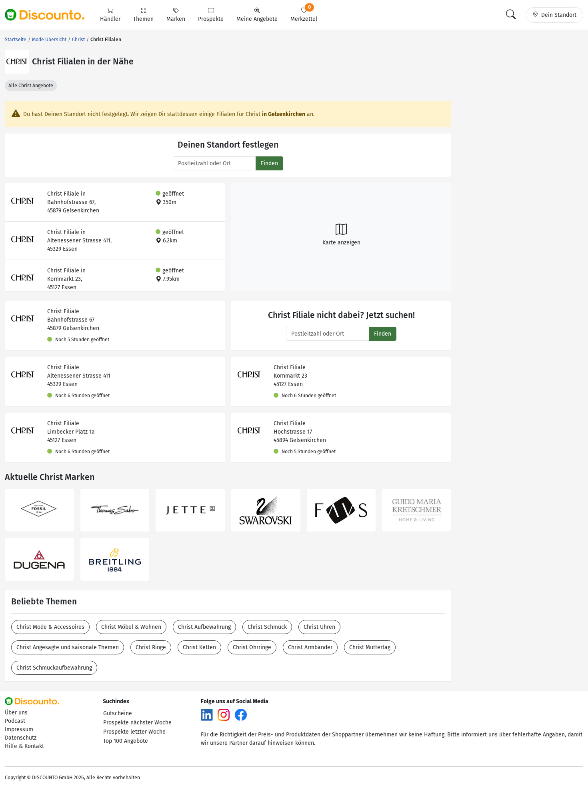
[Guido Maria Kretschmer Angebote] (416, 510)
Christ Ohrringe (252, 647)
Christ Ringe (151, 647)
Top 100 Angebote (125, 741)
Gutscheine (117, 713)
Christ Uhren (319, 627)
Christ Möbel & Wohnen (131, 627)
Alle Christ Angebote (30, 85)
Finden (269, 163)
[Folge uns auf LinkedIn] (207, 714)
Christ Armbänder (310, 647)
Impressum (19, 729)
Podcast (15, 721)
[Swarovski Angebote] (266, 510)
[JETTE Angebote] (190, 510)
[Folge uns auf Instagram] (224, 714)
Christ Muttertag (369, 647)
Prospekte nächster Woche (137, 722)
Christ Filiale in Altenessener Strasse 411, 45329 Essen (79, 240)
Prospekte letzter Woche (134, 731)
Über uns (16, 712)
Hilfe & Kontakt (24, 746)
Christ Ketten (199, 647)
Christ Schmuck (267, 627)
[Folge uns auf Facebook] (240, 714)
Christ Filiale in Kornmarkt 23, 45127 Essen (66, 279)
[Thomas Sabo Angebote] (115, 510)
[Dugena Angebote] (39, 559)
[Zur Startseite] (49, 15)
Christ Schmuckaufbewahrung (54, 667)
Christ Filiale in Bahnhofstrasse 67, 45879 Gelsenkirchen (73, 202)
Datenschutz (20, 737)
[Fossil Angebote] (39, 510)
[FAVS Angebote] (341, 510)
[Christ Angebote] (17, 62)
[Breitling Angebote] (115, 559)
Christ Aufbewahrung (204, 627)
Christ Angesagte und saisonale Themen (67, 647)
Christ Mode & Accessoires (50, 627)
